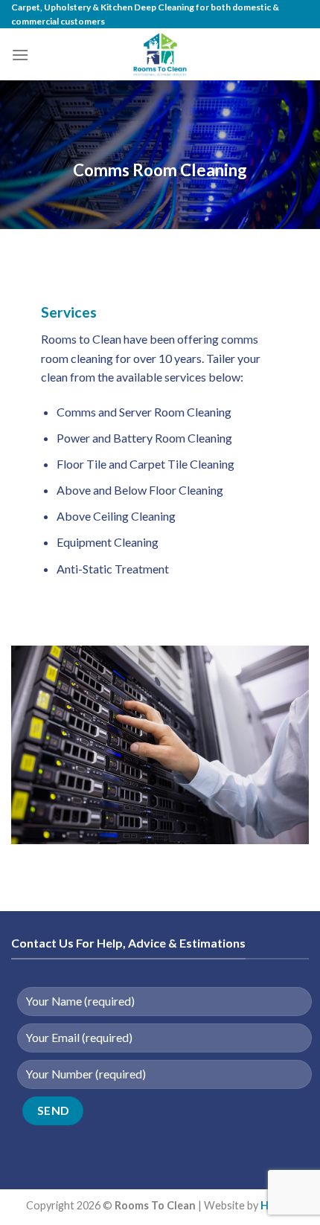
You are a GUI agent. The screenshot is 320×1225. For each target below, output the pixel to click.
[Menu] (20, 54)
